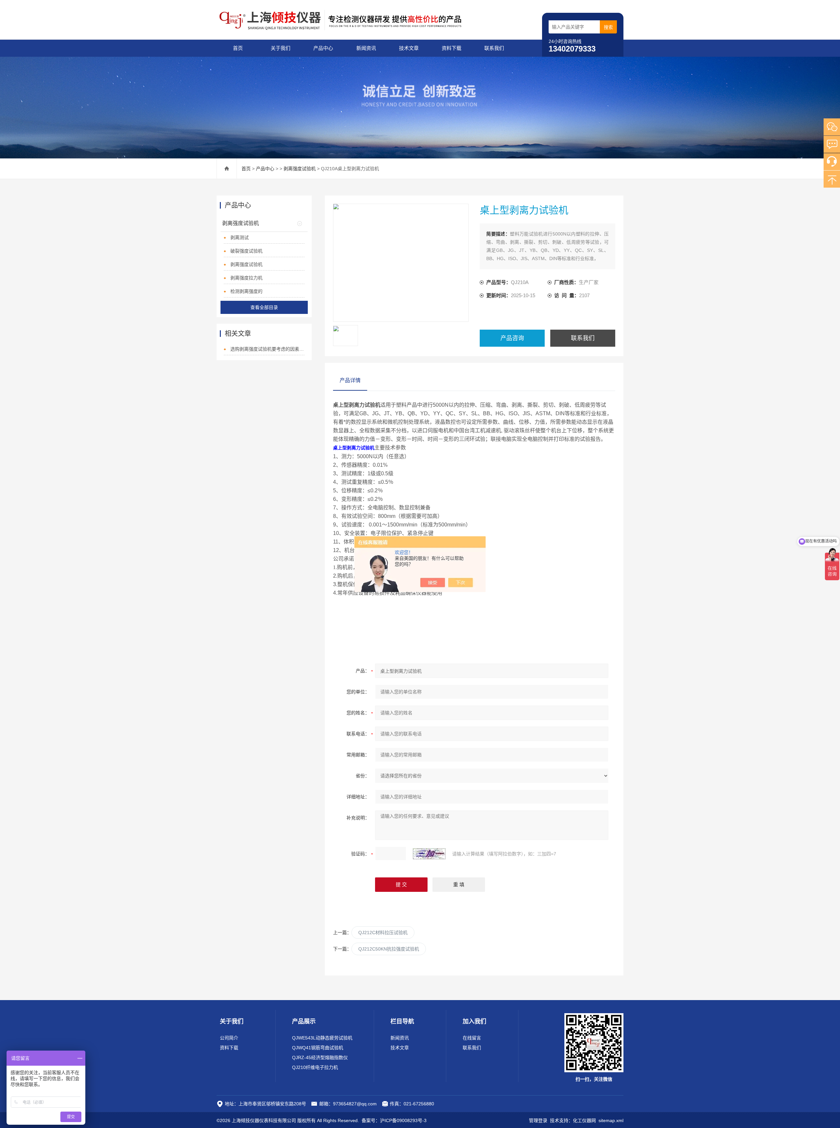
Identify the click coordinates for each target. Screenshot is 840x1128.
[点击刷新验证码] (429, 853)
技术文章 (409, 48)
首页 (238, 48)
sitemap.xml (610, 1120)
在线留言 (472, 1037)
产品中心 (323, 48)
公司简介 (229, 1037)
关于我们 (280, 48)
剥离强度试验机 (300, 168)
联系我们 (494, 48)
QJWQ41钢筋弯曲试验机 (317, 1047)
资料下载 (451, 48)
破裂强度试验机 (246, 251)
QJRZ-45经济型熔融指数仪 (320, 1057)
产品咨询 (512, 338)
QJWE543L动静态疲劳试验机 (322, 1037)
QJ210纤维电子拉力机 (315, 1067)
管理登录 (538, 1120)
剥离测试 (239, 237)
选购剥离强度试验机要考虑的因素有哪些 (267, 349)
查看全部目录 (264, 307)
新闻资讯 (366, 48)
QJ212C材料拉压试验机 (383, 932)
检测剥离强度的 (246, 291)
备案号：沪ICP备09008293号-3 (394, 1120)
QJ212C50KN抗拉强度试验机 (388, 949)
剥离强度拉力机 (246, 277)
